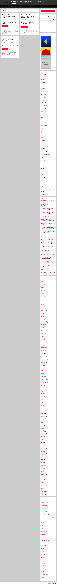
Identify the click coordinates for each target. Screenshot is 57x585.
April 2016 (42, 353)
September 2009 (43, 474)
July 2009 (42, 477)
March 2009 (43, 483)
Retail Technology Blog (44, 548)
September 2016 (43, 345)
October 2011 (43, 436)
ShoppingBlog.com (44, 563)
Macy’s (42, 528)
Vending (42, 194)
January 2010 (43, 468)
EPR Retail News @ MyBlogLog (46, 514)
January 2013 (43, 413)
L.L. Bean (42, 525)
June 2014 (42, 387)
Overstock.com (43, 537)
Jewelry (42, 128)
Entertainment (43, 105)
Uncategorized (43, 192)
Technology (43, 185)
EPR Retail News (13, 19)
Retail (14, 31)
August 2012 (43, 420)
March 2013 (42, 410)
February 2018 (43, 319)
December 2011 (43, 433)
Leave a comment (5, 33)
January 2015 (43, 376)
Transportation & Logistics (45, 189)
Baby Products (43, 83)
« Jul (41, 30)
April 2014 (42, 390)
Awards (42, 82)
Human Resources (44, 126)
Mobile (42, 140)
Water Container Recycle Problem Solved (47, 239)
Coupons (3, 53)
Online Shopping (10, 31)
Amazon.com (43, 500)
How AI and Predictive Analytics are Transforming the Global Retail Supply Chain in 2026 (47, 224)
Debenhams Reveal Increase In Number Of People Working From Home (10, 16)
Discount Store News (44, 508)
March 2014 (42, 391)
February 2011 (43, 448)
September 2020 (43, 287)
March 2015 (42, 373)
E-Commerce (10, 30)
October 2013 (43, 399)
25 (45, 26)
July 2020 (42, 290)
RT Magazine (43, 559)
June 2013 (42, 405)
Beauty (7, 29)
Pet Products (43, 151)
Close (46, 1)
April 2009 (42, 482)
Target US (42, 571)
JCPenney (42, 522)
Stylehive (42, 568)
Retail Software (43, 166)
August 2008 (43, 494)
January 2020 (43, 298)
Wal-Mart (42, 577)
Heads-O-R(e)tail (43, 520)
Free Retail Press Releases (45, 519)
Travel (42, 191)
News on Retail (43, 534)
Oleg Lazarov (43, 536)
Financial (42, 111)
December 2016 (43, 341)
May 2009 (42, 480)
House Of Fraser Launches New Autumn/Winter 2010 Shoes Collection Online (28, 16)
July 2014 (42, 385)
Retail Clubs (43, 162)
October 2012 (43, 417)
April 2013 (42, 408)
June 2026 (42, 279)
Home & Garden (43, 123)
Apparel (4, 29)
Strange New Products (44, 566)
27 (49, 26)
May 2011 (42, 443)
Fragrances (42, 114)
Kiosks (42, 129)
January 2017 (43, 339)
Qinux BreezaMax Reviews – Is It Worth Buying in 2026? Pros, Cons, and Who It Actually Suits (47, 208)
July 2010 (42, 459)
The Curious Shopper (44, 574)
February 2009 (43, 485)
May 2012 (42, 425)
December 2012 (43, 414)
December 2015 (43, 359)
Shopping (3, 32)
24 (43, 26)
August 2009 (43, 476)
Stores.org (42, 565)
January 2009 (43, 486)
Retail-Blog (43, 551)
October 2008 (43, 491)
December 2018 (43, 310)
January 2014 (43, 394)
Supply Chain (43, 183)
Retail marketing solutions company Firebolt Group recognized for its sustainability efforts (47, 237)
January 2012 (43, 431)
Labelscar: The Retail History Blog (46, 526)
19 (47, 24)
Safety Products (43, 172)
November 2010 (43, 453)
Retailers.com (43, 554)
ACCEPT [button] (54, 583)
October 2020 (43, 285)
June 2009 (42, 479)
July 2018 (42, 316)
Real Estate (42, 157)
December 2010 (43, 451)
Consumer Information (6, 52)
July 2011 (42, 440)
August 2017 (43, 328)
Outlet (42, 148)
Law (41, 131)
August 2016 (43, 347)
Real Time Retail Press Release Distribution (48, 540)
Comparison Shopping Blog (45, 502)
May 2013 (42, 407)
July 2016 (42, 348)
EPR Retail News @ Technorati (46, 516)
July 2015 (42, 367)
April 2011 (42, 445)
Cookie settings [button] (50, 583)
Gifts (2, 31)
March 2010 (43, 465)
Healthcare (42, 122)
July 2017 (42, 330)
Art (41, 76)
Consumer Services (13, 52)
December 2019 (43, 299)
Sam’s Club (42, 560)
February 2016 (43, 356)
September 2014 (43, 382)
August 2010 (43, 457)
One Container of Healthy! (45, 234)
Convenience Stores (44, 96)
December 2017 (43, 322)
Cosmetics (6, 30)
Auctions (42, 79)
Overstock (42, 149)
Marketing (42, 137)
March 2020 (43, 295)
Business (42, 88)
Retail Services (14, 54)
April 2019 (42, 305)
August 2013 (43, 402)
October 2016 (43, 344)
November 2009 (43, 471)
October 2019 (43, 301)
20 (49, 24)
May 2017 (42, 333)
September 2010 (43, 456)
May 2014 (42, 388)
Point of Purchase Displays (45, 154)
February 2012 (43, 430)
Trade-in (42, 188)
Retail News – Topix (44, 543)
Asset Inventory (43, 77)
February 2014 (43, 393)
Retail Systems (43, 546)
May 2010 (42, 462)
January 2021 (43, 282)
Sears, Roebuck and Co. (44, 562)
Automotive (43, 80)
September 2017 (43, 327)
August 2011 (43, 439)
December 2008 (43, 488)
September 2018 (43, 313)
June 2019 (42, 304)
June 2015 (42, 368)
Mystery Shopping (44, 143)
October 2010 (43, 454)
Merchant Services (44, 139)
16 (41, 24)
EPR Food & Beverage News (45, 511)
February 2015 (43, 374)
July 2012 (42, 422)
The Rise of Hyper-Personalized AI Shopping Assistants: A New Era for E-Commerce (47, 216)
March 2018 (43, 318)
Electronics (13, 30)
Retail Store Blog (43, 545)
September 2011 (43, 437)
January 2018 (43, 321)
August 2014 (43, 384)
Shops (6, 32)
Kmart (42, 523)
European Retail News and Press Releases (47, 517)
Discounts (6, 53)
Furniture (42, 116)
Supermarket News (44, 569)
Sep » (44, 30)
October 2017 (43, 325)
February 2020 (43, 296)
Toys (41, 186)
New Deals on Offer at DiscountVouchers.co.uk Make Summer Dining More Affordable (9, 39)
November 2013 (43, 397)
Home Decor (25, 31)
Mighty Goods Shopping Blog (45, 531)
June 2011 (42, 442)
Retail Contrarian (43, 542)
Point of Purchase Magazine (45, 539)
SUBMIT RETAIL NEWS (48, 10)
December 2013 (43, 396)
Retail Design (43, 163)
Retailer (16, 31)
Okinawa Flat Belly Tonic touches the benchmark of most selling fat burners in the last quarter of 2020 (47, 228)
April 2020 (42, 293)
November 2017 (43, 324)
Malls (42, 134)
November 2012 (43, 416)
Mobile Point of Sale (44, 142)
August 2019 (43, 302)
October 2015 (43, 362)
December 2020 (43, 284)
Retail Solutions (43, 168)
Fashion (17, 30)
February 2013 (43, 411)
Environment (43, 106)
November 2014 (43, 379)
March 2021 (42, 281)
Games (42, 117)
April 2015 (42, 371)
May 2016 (42, 351)
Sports (42, 180)
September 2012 (43, 419)
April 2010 (42, 463)
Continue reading (24, 27)
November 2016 (43, 342)
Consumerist (43, 503)
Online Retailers (6, 31)
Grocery (42, 120)
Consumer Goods (10, 29)
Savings (3, 55)
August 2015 (43, 365)
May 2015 (42, 370)
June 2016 (42, 350)
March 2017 (42, 336)
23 (41, 26)
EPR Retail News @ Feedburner (46, 513)
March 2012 (42, 428)
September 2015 (43, 364)
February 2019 (43, 307)
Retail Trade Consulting (44, 169)
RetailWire (42, 557)
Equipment (42, 108)
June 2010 (42, 460)
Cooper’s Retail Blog (44, 505)
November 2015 (43, 361)
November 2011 (43, 434)
